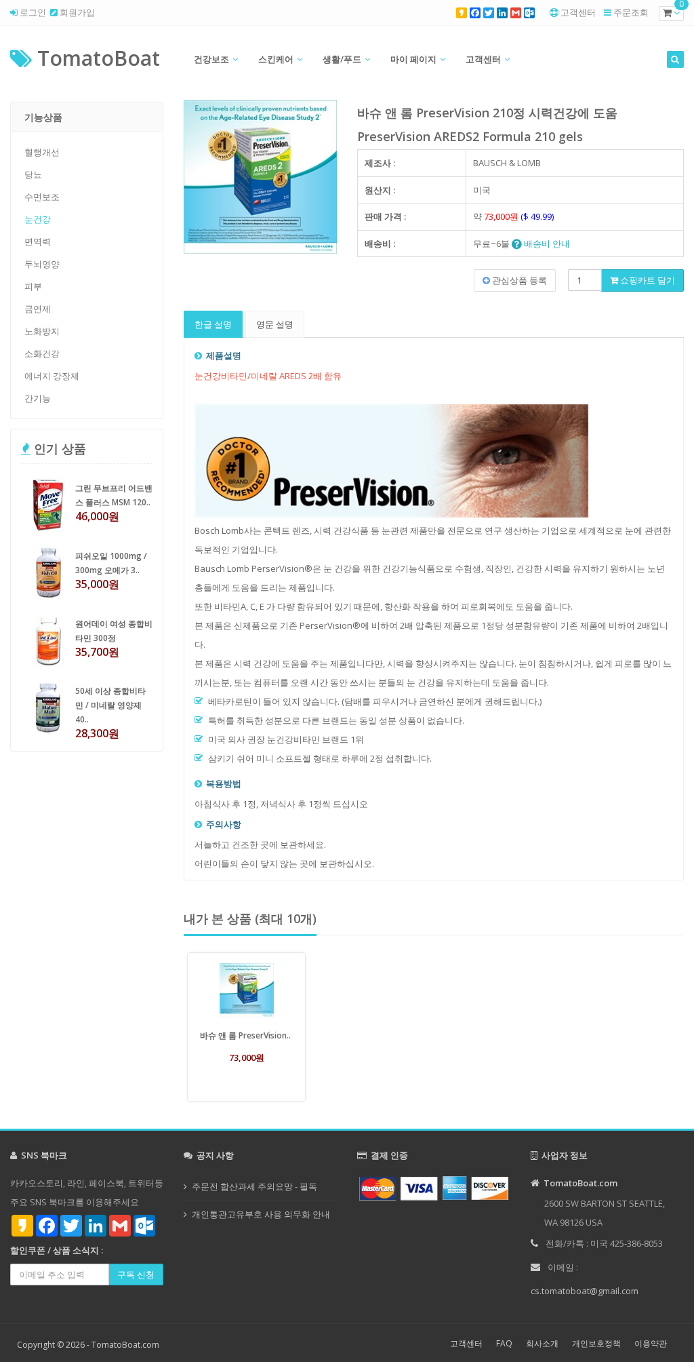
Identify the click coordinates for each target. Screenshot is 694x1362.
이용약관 (650, 1343)
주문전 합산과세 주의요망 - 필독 (254, 1186)
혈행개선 (42, 152)
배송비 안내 (546, 243)
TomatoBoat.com (125, 1344)
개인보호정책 (596, 1343)
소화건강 (42, 353)
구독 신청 (136, 1274)
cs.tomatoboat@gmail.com (584, 1291)
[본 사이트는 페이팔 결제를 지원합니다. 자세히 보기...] (433, 1187)
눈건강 (37, 219)
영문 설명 (274, 324)
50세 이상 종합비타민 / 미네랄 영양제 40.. (110, 705)
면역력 (37, 241)
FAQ (504, 1343)
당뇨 (33, 174)
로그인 (32, 12)
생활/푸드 (342, 59)
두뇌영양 (42, 264)
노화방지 (42, 331)
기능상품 (43, 117)
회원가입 (76, 12)
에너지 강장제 (51, 376)
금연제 (37, 309)
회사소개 (542, 1343)
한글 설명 (213, 324)
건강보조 (211, 59)
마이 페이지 (413, 59)
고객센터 (578, 12)
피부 (33, 286)
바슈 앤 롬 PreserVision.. (245, 1035)
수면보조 (42, 197)
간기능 (37, 398)
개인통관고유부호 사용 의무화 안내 (261, 1214)
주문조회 (631, 12)
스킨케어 (275, 59)
